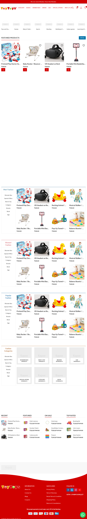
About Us (27, 489)
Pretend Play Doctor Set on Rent (13, 64)
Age (8, 214)
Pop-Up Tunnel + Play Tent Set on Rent (66, 228)
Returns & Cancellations (53, 503)
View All (82, 37)
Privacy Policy (50, 489)
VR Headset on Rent (52, 64)
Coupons (27, 500)
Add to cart (3, 69)
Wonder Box (8, 195)
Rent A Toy (8, 201)
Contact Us (28, 493)
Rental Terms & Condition (54, 496)
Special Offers (8, 198)
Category (8, 205)
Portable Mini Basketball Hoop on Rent (48, 228)
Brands (8, 208)
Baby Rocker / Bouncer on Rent (34, 64)
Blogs (26, 496)
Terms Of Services (51, 493)
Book (8, 211)
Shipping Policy (50, 500)
